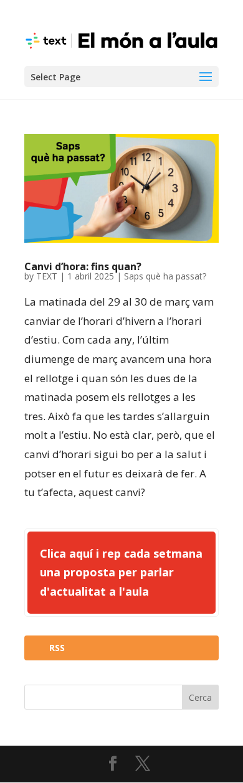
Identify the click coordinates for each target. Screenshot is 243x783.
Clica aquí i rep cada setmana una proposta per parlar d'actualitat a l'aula (121, 572)
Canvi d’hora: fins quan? (82, 266)
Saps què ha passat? (165, 276)
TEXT (46, 276)
